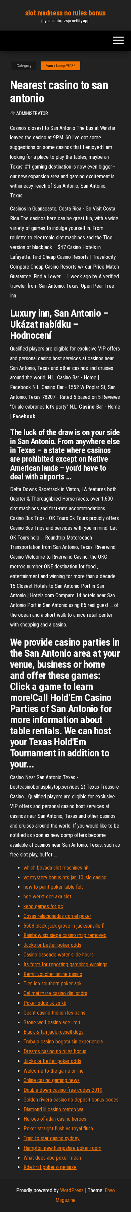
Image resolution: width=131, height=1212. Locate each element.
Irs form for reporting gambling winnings (65, 964)
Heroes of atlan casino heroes (55, 1119)
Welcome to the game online (54, 1071)
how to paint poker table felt (53, 887)
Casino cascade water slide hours (59, 954)
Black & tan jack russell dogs (54, 1032)
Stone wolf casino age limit (52, 1022)
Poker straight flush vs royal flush (58, 1128)
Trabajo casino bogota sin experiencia (63, 1041)
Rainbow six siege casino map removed (65, 935)
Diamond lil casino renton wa (53, 1109)
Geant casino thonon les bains (54, 1013)
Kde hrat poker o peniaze (50, 1167)
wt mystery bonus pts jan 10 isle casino (65, 877)
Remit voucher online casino (53, 974)
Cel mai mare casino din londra (55, 993)
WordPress (72, 1190)
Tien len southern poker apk (53, 983)
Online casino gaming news (52, 1080)
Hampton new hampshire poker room (62, 1148)
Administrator (32, 113)
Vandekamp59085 (60, 65)
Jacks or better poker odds (52, 945)
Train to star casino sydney (52, 1138)
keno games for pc (43, 906)
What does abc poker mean (52, 1158)
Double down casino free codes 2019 (63, 1090)
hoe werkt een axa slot (47, 896)
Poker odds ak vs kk (45, 1003)
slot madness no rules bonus (65, 13)
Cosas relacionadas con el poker (57, 916)
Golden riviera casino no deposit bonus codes (71, 1100)
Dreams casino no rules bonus (55, 1051)
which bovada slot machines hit (56, 868)
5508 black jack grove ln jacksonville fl (64, 926)
